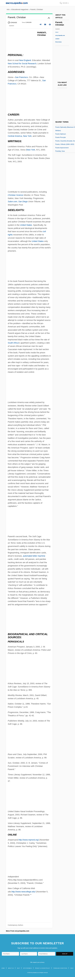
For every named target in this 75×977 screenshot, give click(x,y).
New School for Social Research (22, 63)
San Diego (23, 201)
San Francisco (21, 77)
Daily (72, 968)
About (60, 35)
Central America (15, 136)
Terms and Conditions (60, 968)
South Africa (13, 343)
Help (18, 968)
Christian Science (15, 195)
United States (26, 225)
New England (25, 60)
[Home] (17, 3)
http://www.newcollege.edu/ (23, 892)
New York (27, 136)
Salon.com (12, 201)
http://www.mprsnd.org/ (28, 840)
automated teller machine (34, 556)
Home (3, 968)
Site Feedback (27, 968)
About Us (11, 968)
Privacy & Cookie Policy (42, 968)
